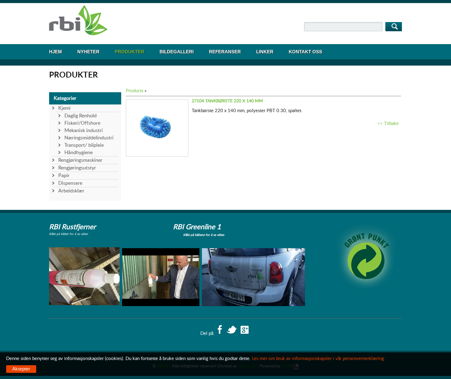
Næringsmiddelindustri (89, 137)
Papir (64, 175)
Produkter (129, 51)
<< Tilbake (388, 123)
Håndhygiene (78, 152)
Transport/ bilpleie (84, 145)
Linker (264, 51)
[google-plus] (244, 330)
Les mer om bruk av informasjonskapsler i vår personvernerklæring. (318, 358)
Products (134, 91)
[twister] (231, 330)
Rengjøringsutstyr (77, 167)
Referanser (225, 51)
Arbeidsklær (71, 190)
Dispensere (70, 183)
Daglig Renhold (80, 115)
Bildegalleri (177, 51)
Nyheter (88, 51)
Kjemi (64, 108)
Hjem (55, 51)
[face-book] (219, 330)
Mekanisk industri (83, 130)
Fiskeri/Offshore (82, 123)
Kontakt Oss (305, 51)
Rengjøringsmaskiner (80, 160)
